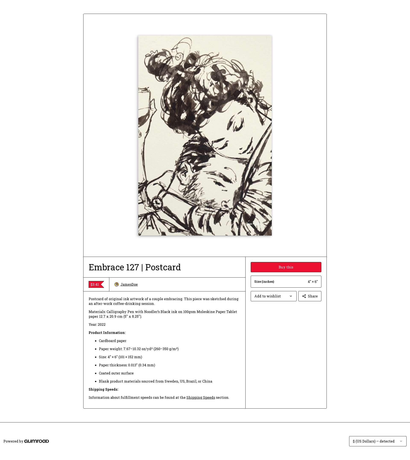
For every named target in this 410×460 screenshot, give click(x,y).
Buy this (286, 267)
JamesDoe (129, 284)
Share (313, 296)
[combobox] (274, 296)
